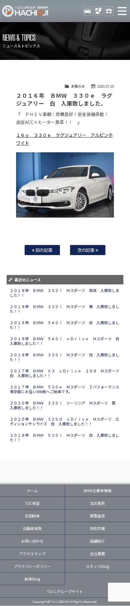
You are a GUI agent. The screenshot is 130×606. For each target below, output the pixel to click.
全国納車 (32, 515)
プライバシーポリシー (32, 566)
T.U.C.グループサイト (65, 591)
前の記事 (43, 250)
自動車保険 (32, 528)
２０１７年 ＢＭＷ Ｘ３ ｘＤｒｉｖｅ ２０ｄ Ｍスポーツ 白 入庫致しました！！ (66, 373)
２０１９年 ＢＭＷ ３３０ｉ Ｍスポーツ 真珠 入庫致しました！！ (65, 293)
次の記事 (86, 250)
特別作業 (97, 528)
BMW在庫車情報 (97, 490)
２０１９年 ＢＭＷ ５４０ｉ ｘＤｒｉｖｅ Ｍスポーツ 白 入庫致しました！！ (66, 341)
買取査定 (97, 515)
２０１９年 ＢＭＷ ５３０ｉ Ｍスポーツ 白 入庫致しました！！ (65, 437)
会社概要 (97, 553)
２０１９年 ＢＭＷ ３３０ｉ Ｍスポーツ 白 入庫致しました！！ (65, 357)
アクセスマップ (32, 553)
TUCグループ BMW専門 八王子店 (25, 11)
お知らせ (78, 86)
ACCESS (98, 11)
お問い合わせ (32, 541)
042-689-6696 (109, 11)
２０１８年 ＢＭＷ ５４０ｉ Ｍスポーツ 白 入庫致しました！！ (65, 325)
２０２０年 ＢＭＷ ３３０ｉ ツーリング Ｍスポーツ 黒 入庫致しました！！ (65, 405)
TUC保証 (32, 503)
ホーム (32, 490)
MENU (122, 11)
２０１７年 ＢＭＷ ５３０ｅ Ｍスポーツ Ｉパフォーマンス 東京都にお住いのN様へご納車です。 (66, 389)
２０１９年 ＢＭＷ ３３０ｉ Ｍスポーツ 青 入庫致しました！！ (65, 309)
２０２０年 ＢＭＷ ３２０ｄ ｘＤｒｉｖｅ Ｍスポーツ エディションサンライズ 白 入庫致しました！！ (65, 421)
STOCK (87, 11)
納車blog (32, 578)
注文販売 (97, 503)
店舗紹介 (97, 541)
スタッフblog (97, 566)
